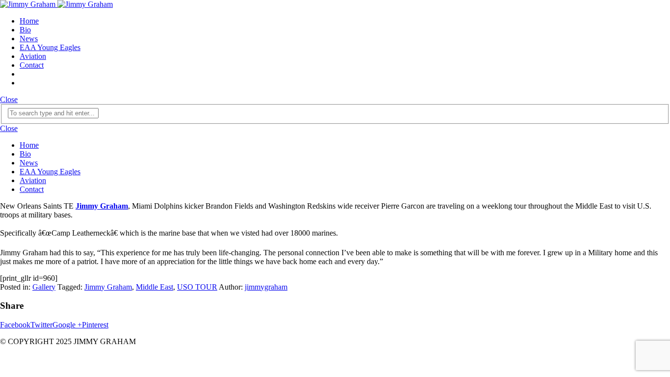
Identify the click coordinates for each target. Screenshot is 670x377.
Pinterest (95, 325)
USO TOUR (197, 287)
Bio (25, 30)
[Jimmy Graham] (56, 4)
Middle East (154, 287)
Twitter (41, 325)
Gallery (43, 287)
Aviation (33, 56)
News (29, 38)
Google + (67, 325)
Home (29, 21)
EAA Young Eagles (50, 47)
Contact (32, 65)
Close (9, 99)
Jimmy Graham (108, 287)
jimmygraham (266, 287)
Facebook (15, 325)
